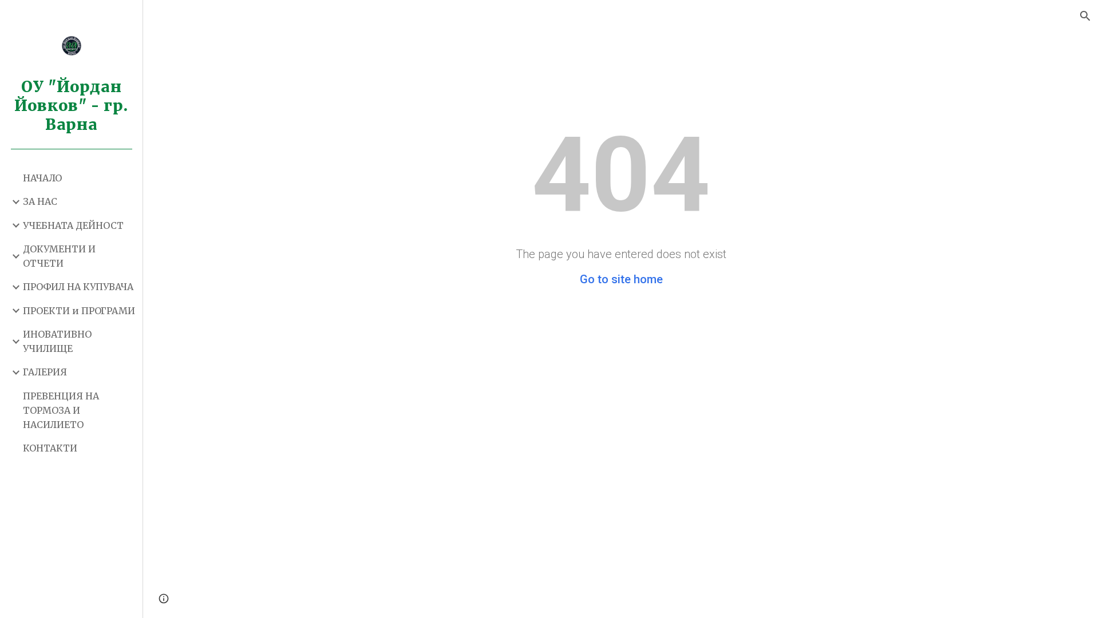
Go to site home (621, 279)
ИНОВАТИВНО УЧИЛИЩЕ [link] (57, 341)
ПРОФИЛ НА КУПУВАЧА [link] (78, 286)
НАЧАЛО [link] (42, 178)
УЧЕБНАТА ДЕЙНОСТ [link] (73, 225)
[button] (1085, 16)
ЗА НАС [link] (40, 201)
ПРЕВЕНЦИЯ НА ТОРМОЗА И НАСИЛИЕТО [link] (61, 410)
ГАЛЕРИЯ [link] (45, 372)
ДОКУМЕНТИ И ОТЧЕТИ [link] (59, 256)
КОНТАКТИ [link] (50, 448)
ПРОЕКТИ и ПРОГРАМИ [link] (79, 310)
